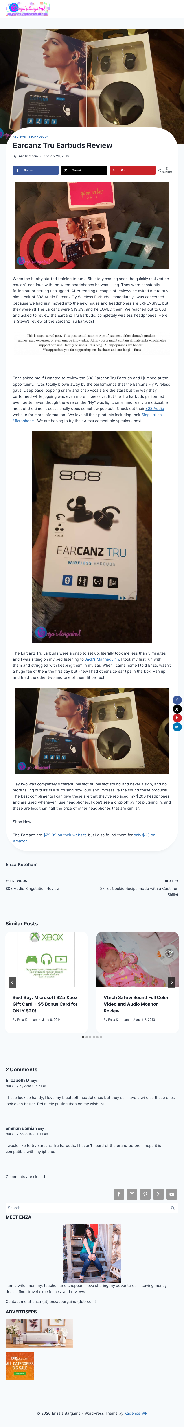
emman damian (21, 1128)
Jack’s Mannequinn (102, 659)
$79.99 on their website (65, 835)
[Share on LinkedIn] (177, 726)
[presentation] (46, 959)
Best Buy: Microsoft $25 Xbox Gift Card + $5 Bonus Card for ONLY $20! (45, 1004)
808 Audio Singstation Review (33, 885)
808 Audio (154, 408)
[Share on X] (177, 709)
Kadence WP (135, 1413)
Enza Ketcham (27, 156)
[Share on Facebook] (177, 700)
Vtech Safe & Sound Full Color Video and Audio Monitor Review (136, 1004)
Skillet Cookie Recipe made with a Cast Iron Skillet (139, 888)
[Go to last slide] (12, 982)
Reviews (19, 136)
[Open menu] (174, 8)
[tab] (83, 1037)
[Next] (171, 982)
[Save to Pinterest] (177, 718)
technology (38, 136)
